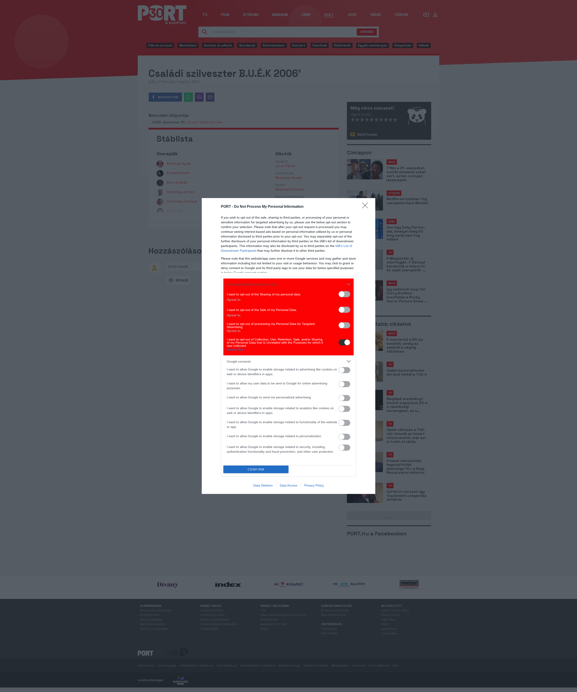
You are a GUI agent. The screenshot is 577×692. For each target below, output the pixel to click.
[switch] (344, 294)
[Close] (366, 207)
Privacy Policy (314, 485)
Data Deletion (263, 485)
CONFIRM (256, 469)
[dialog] (288, 346)
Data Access (288, 485)
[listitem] (288, 284)
